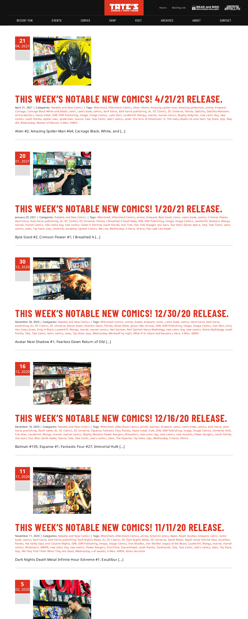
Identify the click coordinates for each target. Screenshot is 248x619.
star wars (163, 225)
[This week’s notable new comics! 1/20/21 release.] (62, 173)
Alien (136, 107)
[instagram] (8, 7)
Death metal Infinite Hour (201, 539)
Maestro (214, 221)
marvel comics (167, 115)
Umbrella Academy (65, 228)
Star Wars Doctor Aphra (185, 225)
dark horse (110, 111)
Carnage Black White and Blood (47, 111)
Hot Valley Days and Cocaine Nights (47, 543)
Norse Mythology (213, 329)
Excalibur (224, 539)
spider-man (50, 119)
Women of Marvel (48, 122)
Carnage (20, 111)
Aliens (145, 107)
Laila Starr (115, 115)
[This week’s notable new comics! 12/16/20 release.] (62, 383)
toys (222, 119)
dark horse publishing (133, 111)
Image (84, 115)
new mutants (184, 434)
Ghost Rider (121, 325)
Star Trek (126, 225)
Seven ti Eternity (91, 225)
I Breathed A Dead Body (121, 221)
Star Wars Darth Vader (42, 438)
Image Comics (98, 115)
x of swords (98, 551)
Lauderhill (129, 115)
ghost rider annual (142, 325)
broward (220, 107)
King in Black (45, 329)
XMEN (73, 122)
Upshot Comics (87, 228)
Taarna (79, 119)
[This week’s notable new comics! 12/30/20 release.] (62, 278)
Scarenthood (129, 547)
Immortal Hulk (222, 430)
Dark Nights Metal (89, 539)
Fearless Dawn (93, 325)
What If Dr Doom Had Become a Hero (156, 333)
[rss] (32, 7)
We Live (103, 228)
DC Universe (175, 111)
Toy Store (213, 119)
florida (189, 111)
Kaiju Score (28, 329)
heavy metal (43, 115)
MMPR (44, 547)
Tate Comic (98, 119)
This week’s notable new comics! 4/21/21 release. (119, 99)
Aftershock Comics (120, 107)
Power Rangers (203, 434)
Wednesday (28, 122)
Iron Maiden (136, 543)
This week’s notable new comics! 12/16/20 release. (121, 418)
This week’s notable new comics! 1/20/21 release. (118, 208)
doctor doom (75, 325)
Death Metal (175, 539)
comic (72, 111)
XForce (141, 228)
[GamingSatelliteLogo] (232, 7)
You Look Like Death (158, 228)
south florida (33, 119)
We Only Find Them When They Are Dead (48, 551)
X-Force (130, 228)
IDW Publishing (68, 115)
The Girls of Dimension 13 (149, 119)
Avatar (138, 322)
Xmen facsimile (135, 551)
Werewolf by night (120, 333)
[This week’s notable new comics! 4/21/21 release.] (62, 60)
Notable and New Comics (67, 107)
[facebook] (14, 7)
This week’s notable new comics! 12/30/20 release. (122, 313)
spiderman (66, 119)
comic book (85, 111)
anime (209, 107)
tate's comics (115, 119)
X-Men (64, 122)
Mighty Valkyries (188, 115)
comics (97, 111)
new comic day (209, 115)
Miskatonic (131, 434)
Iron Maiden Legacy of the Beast (166, 543)
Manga (141, 115)
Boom (174, 536)
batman (154, 426)
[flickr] (26, 7)
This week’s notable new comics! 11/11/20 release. (119, 527)
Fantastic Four (111, 430)
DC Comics (159, 111)
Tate (87, 119)
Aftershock (100, 107)
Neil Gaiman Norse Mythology (146, 329)
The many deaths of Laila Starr (186, 119)
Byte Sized (165, 217)
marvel (152, 115)
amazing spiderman (191, 107)
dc (149, 111)
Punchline (113, 547)
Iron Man (218, 325)
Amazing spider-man (164, 107)
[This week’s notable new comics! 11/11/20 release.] (62, 490)
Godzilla (200, 111)
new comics (72, 225)
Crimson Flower (217, 217)
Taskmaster (163, 547)
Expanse (96, 430)
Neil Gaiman (117, 329)
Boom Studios (187, 536)
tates (128, 119)
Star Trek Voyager (145, 225)
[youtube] (20, 7)
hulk (151, 430)
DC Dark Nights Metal (135, 539)
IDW (54, 115)
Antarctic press (159, 536)
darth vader (45, 430)
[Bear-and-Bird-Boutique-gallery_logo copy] (205, 7)
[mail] (37, 7)
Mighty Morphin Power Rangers (103, 434)
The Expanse (124, 438)
